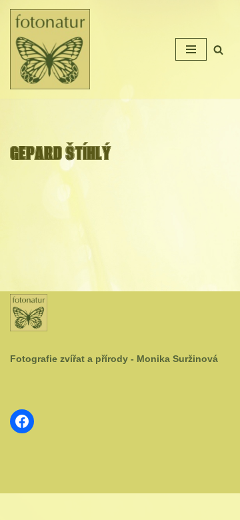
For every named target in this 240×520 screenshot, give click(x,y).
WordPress (152, 506)
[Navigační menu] (191, 49)
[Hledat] (218, 50)
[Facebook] (22, 421)
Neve (78, 506)
